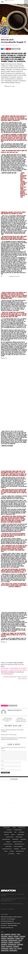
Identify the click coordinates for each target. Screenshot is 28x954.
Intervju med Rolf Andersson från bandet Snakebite (12, 730)
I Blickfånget (16, 946)
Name (2, 761)
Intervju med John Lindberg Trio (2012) (20, 720)
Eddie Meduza (17, 942)
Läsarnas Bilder (20, 834)
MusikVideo (11, 942)
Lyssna (18, 934)
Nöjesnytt (11, 936)
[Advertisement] (14, 19)
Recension (16, 936)
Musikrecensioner (6, 839)
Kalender (12, 851)
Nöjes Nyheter (4, 940)
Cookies (14, 827)
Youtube (11, 948)
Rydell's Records (4, 950)
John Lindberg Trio (12, 944)
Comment (3, 750)
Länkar (5, 851)
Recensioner (23, 839)
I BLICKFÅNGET (21, 832)
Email (2, 764)
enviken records (10, 938)
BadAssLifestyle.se (7, 45)
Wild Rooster (9, 946)
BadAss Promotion (20, 851)
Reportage (8, 841)
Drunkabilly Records (13, 940)
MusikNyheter (7, 934)
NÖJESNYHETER (15, 839)
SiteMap (18, 853)
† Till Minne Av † (11, 853)
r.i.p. (15, 948)
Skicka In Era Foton (8, 844)
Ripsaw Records (4, 948)
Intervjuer (6, 834)
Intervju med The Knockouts (9, 734)
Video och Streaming (18, 846)
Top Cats (19, 948)
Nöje (2, 934)
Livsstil (20, 940)
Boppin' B (10, 705)
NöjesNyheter (4, 944)
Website (2, 768)
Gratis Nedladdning (8, 832)
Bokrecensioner (6, 827)
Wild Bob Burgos (13, 950)
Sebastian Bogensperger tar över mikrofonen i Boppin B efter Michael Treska (13, 738)
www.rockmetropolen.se (7, 674)
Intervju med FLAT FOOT (7, 720)
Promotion (3, 938)
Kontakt (13, 834)
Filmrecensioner (21, 827)
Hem (15, 832)
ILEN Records (20, 944)
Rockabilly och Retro (17, 841)
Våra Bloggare (8, 846)
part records (4, 936)
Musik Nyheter (4, 942)
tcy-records (22, 936)
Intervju (15, 705)
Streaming (17, 938)
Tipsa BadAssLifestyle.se (19, 844)
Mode (22, 938)
